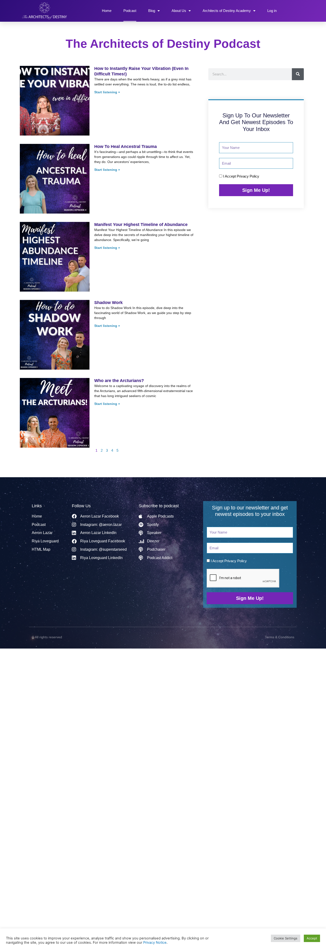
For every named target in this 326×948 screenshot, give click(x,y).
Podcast (129, 11)
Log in (272, 11)
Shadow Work (108, 302)
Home (106, 11)
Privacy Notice (155, 942)
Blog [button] (151, 11)
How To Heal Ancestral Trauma (125, 146)
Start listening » (107, 92)
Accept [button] (312, 938)
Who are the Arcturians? (119, 380)
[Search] (298, 74)
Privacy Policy (248, 176)
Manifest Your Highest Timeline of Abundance (141, 224)
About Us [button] (179, 11)
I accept (241, 176)
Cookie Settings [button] (285, 938)
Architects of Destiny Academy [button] (227, 11)
